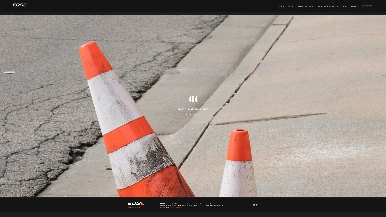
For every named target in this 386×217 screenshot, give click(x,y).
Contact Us (354, 6)
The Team (291, 6)
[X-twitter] (254, 205)
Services (281, 6)
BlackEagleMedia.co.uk (177, 207)
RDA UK (344, 6)
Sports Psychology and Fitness (328, 6)
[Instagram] (257, 205)
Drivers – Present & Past (306, 6)
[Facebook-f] (251, 205)
